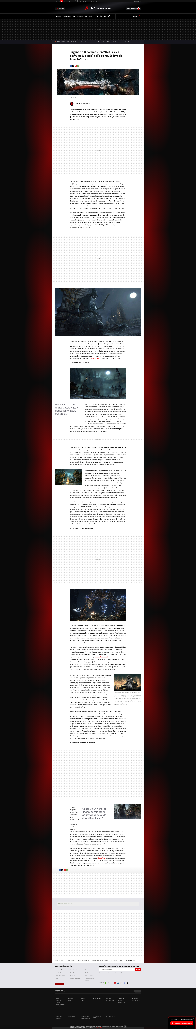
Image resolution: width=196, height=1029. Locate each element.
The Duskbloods (74, 41)
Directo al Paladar (97, 998)
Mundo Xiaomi (59, 1006)
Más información (99, 1027)
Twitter (73, 66)
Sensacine (83, 998)
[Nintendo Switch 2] (108, 16)
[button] (82, 103)
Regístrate (134, 8)
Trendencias (121, 998)
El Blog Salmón (134, 998)
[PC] (97, 16)
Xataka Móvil (58, 1000)
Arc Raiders (97, 41)
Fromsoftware (128, 41)
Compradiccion (121, 1002)
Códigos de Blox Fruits (130, 960)
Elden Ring (101, 858)
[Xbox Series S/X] (104, 16)
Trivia (73, 16)
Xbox (122, 41)
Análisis (58, 16)
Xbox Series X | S (74, 970)
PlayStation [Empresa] (75, 978)
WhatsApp (105, 982)
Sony (57, 978)
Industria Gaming (60, 972)
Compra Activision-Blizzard (89, 979)
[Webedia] (60, 991)
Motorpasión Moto (110, 1000)
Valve (103, 41)
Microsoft (72, 975)
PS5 (103, 844)
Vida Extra (70, 1000)
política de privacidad (118, 973)
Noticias (77, 870)
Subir (136, 991)
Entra (128, 8)
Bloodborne (84, 870)
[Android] (112, 16)
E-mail (78, 66)
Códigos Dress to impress (116, 960)
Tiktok (127, 982)
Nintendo (109, 41)
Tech (85, 16)
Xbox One (72, 972)
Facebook (71, 66)
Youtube (115, 982)
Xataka (57, 998)
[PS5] (101, 16)
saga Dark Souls (95, 358)
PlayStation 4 (91, 870)
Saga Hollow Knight (60, 975)
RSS (121, 982)
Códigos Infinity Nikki (71, 960)
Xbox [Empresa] (88, 975)
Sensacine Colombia (85, 1018)
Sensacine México (85, 1016)
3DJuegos (98, 8)
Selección (80, 16)
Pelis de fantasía (89, 41)
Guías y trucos (67, 16)
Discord (124, 982)
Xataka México (59, 1016)
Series (90, 16)
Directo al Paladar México (97, 1017)
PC (85, 970)
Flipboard (76, 66)
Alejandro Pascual (101, 657)
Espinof (82, 1000)
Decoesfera (120, 1000)
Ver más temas (59, 984)
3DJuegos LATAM (72, 1016)
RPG (68, 41)
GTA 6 (82, 41)
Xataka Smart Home (60, 1004)
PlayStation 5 (59, 970)
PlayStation (115, 41)
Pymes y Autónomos (135, 1000)
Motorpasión (108, 998)
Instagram (118, 982)
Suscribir (138, 969)
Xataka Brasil (58, 1018)
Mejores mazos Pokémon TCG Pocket (100, 960)
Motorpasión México (110, 1016)
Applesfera (58, 1002)
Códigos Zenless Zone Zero (84, 960)
